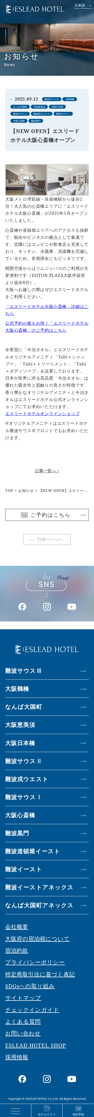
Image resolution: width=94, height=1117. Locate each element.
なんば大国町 (23, 706)
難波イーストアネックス (39, 887)
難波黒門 (17, 833)
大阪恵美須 (20, 724)
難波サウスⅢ (23, 670)
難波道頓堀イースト (32, 851)
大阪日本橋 (20, 743)
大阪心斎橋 (20, 815)
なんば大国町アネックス (39, 905)
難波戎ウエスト (27, 779)
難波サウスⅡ (23, 761)
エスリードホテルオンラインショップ (42, 413)
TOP (9, 490)
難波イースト (23, 869)
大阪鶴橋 (17, 688)
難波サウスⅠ (23, 797)
